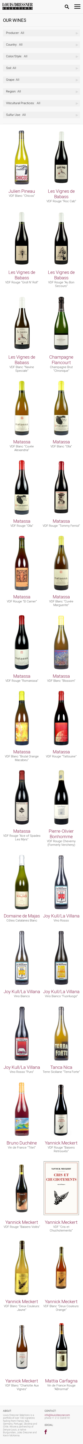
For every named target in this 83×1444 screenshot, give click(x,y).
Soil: (9, 68)
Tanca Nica (61, 1067)
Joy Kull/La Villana (61, 915)
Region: (11, 91)
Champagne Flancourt (61, 359)
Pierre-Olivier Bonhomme (61, 833)
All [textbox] (15, 33)
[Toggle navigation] (77, 6)
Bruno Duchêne (22, 1143)
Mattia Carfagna (61, 1380)
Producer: (12, 33)
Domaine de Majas (22, 915)
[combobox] (41, 33)
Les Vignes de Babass (61, 193)
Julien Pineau (21, 191)
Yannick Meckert (61, 1143)
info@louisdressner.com (57, 1415)
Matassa (21, 441)
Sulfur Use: (13, 115)
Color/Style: (14, 56)
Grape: (10, 80)
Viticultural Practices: (20, 103)
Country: (11, 44)
